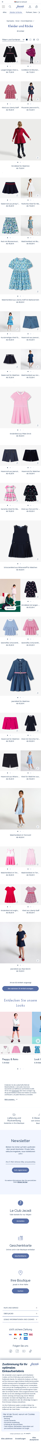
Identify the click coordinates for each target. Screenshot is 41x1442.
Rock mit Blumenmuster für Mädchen (10, 241)
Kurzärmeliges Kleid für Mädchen (10, 337)
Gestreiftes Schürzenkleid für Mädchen (10, 643)
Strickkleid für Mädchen (20, 166)
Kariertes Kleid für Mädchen (10, 509)
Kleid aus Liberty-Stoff (10, 107)
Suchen (20, 1291)
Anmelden (20, 1221)
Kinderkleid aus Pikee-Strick (20, 434)
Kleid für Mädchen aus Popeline (31, 776)
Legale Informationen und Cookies (19, 1319)
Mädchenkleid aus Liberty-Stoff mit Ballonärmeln (20, 300)
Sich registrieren (20, 1170)
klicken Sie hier (22, 1182)
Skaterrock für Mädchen (10, 375)
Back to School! (20, 2)
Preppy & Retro (10, 1059)
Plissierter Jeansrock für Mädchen (31, 107)
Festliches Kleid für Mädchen (31, 204)
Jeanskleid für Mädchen (21, 701)
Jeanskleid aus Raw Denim (20, 969)
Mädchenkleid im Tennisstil (20, 835)
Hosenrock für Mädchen (31, 471)
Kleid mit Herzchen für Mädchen (31, 739)
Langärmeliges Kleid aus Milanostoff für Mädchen (10, 70)
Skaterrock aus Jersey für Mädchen (10, 204)
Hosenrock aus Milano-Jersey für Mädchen (10, 776)
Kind (17, 21)
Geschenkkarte (20, 1256)
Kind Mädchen (26, 21)
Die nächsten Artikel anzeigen (20, 988)
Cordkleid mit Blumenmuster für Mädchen (31, 70)
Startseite (10, 21)
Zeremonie (15, 1091)
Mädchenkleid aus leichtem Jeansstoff (31, 375)
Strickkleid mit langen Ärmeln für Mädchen (31, 605)
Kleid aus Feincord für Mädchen (31, 509)
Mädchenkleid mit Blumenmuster (31, 241)
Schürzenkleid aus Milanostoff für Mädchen (20, 567)
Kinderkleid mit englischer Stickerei (10, 910)
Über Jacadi (8, 1313)
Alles (4, 12)
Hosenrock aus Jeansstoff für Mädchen (31, 337)
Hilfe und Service (11, 1308)
